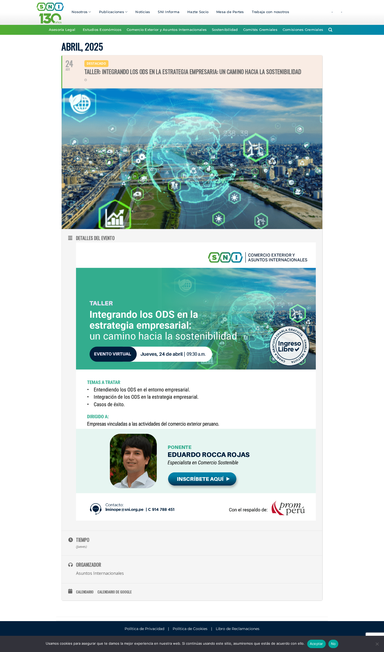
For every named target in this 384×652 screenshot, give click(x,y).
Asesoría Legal (62, 30)
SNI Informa (168, 12)
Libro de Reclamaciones (237, 628)
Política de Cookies (190, 628)
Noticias (142, 12)
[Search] (330, 30)
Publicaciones (111, 12)
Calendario (85, 591)
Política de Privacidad (144, 628)
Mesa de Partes (230, 12)
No (333, 644)
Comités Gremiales (260, 30)
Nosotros (80, 12)
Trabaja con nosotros (270, 12)
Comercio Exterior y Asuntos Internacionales (167, 30)
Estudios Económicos (102, 30)
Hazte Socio (197, 12)
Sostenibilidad (225, 30)
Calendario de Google (114, 591)
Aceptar (316, 644)
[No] (377, 645)
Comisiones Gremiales (303, 30)
